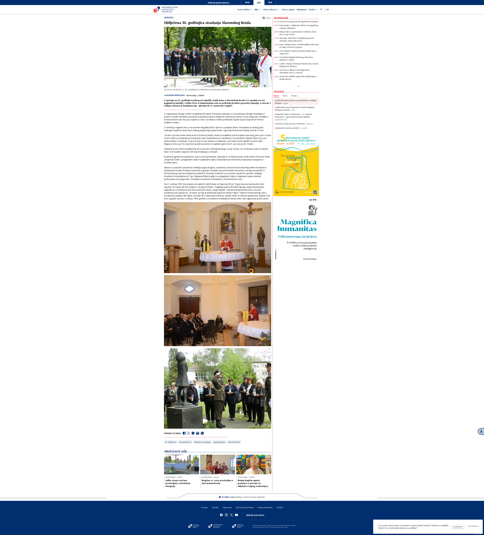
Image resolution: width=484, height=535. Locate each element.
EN (327, 9)
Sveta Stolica (243, 9)
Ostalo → (295, 95)
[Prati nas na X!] (231, 514)
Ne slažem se (473, 526)
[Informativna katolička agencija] (215, 526)
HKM (247, 2)
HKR (270, 2)
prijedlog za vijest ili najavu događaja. (243, 497)
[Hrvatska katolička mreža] (193, 526)
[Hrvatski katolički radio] (238, 526)
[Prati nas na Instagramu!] (226, 514)
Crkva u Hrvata (269, 9)
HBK (256, 9)
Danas (276, 95)
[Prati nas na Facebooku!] (221, 514)
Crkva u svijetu (288, 9)
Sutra (284, 95)
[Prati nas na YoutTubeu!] (236, 514)
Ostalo (311, 9)
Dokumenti (301, 9)
